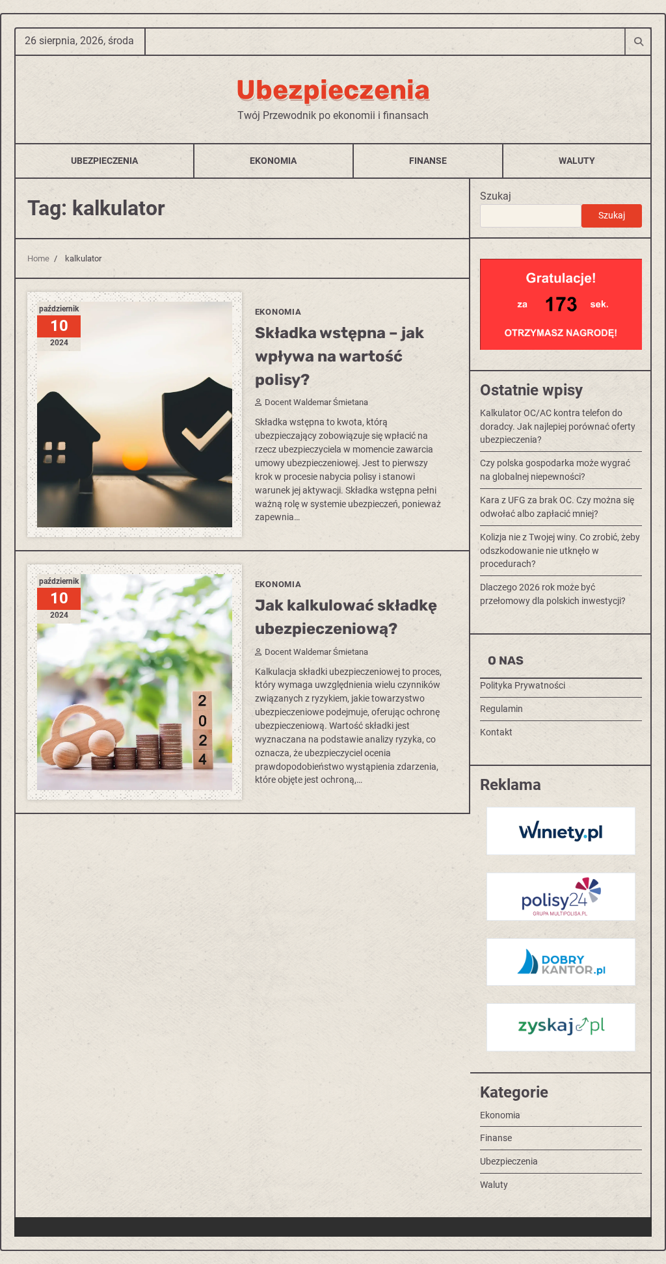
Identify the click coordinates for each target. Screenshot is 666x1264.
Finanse (428, 160)
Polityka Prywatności (522, 685)
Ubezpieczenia (333, 89)
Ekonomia (273, 160)
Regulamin (501, 709)
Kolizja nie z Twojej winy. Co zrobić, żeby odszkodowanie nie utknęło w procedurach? (560, 551)
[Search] (638, 41)
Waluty (577, 160)
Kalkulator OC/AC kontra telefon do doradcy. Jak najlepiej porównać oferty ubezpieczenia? (557, 426)
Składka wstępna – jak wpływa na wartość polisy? (339, 356)
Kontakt (496, 732)
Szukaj (495, 196)
